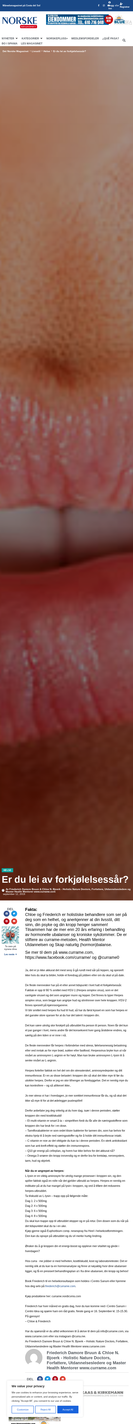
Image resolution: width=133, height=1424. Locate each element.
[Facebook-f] (99, 5)
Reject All (46, 1409)
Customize (23, 1409)
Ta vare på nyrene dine (10, 947)
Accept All (68, 1409)
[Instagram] (104, 5)
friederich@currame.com (60, 1286)
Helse (46, 51)
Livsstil (36, 51)
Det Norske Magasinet (16, 51)
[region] (45, 1398)
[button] (10, 38)
